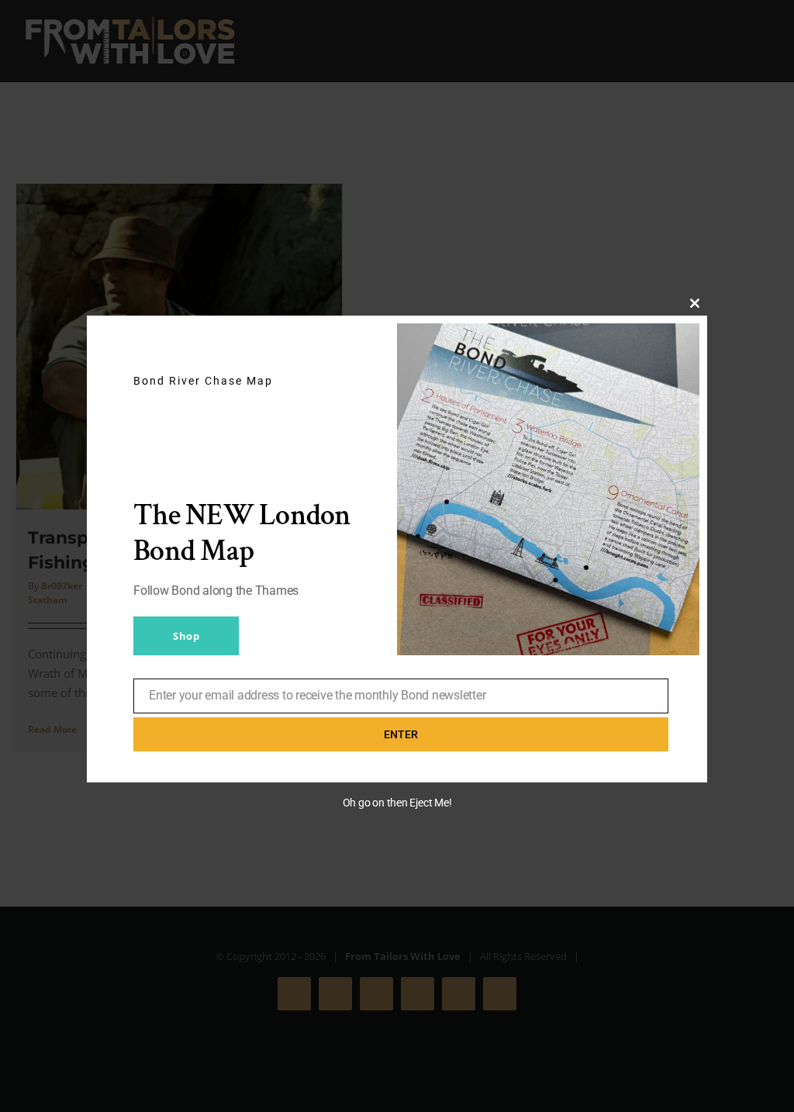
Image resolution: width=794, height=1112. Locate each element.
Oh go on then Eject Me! (397, 802)
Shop (186, 636)
